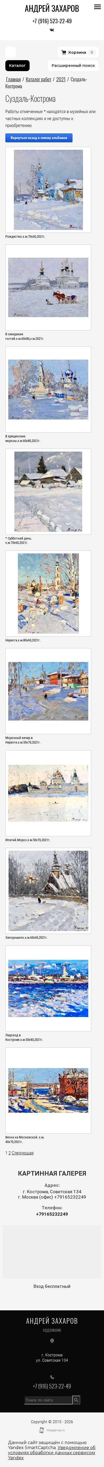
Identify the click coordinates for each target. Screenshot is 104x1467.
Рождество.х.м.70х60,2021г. (25, 236)
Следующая (23, 1153)
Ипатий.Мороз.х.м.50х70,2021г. (27, 840)
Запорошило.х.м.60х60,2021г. (26, 937)
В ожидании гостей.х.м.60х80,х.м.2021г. (24, 336)
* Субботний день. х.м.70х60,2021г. (18, 540)
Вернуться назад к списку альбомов (39, 138)
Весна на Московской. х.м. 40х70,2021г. (24, 1139)
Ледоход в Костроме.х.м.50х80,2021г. (24, 1037)
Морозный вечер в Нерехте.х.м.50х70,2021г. (23, 740)
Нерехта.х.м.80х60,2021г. (23, 640)
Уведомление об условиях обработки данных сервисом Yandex (51, 1452)
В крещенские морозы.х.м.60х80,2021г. (22, 438)
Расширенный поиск (73, 65)
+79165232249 (52, 1214)
